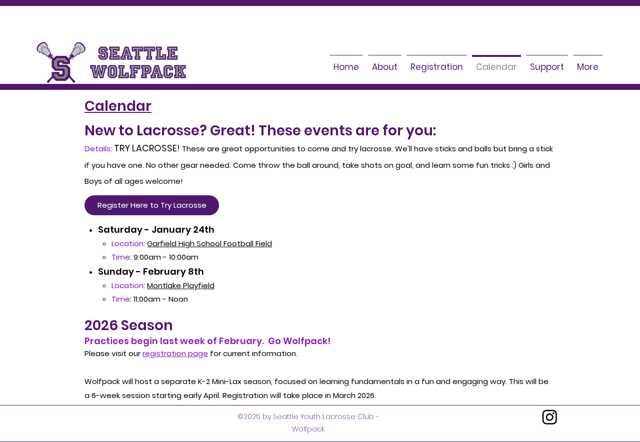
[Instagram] (550, 417)
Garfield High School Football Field (209, 243)
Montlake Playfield (180, 285)
